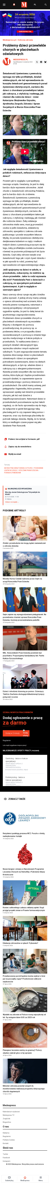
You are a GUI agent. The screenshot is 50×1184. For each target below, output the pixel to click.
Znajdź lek (6, 1119)
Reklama (6, 1133)
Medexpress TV (8, 1115)
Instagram (6, 1161)
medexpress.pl (20, 59)
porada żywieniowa (12, 473)
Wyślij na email (14, 454)
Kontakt (5, 1143)
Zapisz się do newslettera (19, 447)
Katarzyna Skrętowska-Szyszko (18, 468)
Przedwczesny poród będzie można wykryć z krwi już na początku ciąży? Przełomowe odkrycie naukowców (24, 979)
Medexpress (9, 1105)
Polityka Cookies (9, 1140)
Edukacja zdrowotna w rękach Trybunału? (20, 943)
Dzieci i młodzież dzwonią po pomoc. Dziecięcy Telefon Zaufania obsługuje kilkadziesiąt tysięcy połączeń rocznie (23, 694)
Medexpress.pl (9, 40)
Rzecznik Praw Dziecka (28, 470)
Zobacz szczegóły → (12, 502)
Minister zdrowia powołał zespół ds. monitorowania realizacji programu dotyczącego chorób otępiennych (24, 1089)
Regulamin (7, 740)
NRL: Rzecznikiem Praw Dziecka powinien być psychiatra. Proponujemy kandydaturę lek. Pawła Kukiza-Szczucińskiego (23, 656)
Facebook (6, 1158)
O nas (6, 1126)
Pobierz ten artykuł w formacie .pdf (24, 439)
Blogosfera (7, 1122)
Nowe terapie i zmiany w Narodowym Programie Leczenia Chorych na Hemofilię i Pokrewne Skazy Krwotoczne (24, 872)
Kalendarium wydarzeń (11, 1112)
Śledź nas (8, 1147)
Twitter (5, 1154)
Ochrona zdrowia (25, 40)
